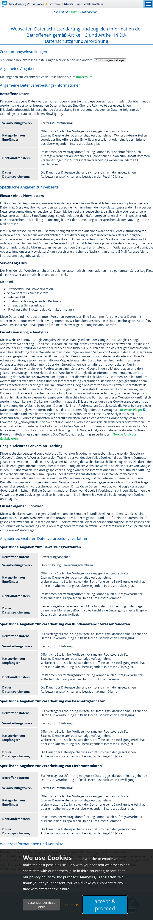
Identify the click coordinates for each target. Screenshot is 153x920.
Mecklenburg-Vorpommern (26, 4)
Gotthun (54, 4)
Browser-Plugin (131, 410)
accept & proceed (104, 905)
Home (75, 12)
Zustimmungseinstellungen (110, 60)
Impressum (84, 77)
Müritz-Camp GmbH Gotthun (83, 4)
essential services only (41, 904)
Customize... (71, 904)
